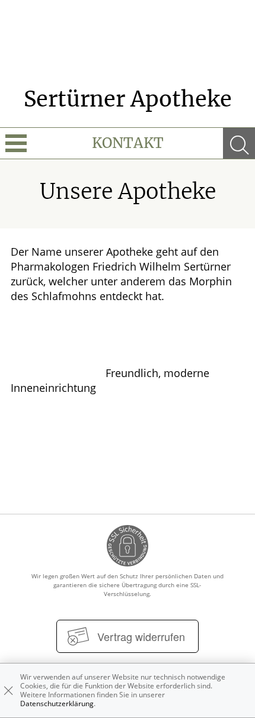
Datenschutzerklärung (57, 703)
